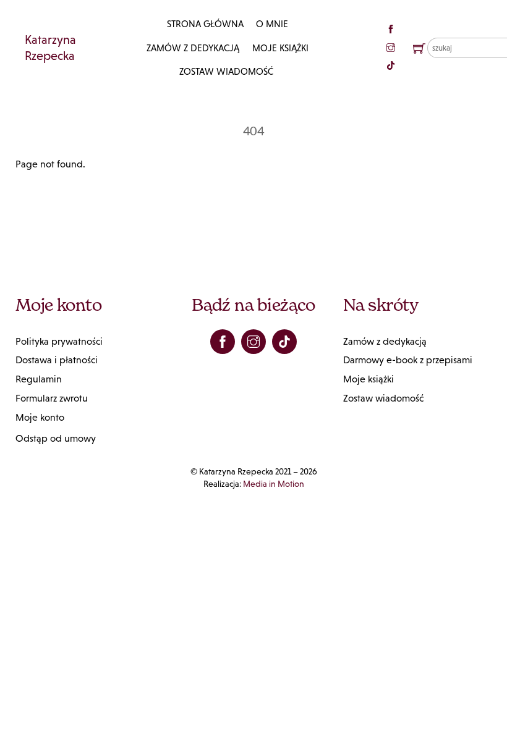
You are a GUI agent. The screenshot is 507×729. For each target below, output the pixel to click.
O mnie (272, 24)
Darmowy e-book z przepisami (407, 360)
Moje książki (280, 48)
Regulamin (38, 379)
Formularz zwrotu (51, 398)
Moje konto (39, 417)
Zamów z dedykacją (193, 48)
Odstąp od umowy (55, 438)
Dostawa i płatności (56, 360)
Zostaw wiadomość (226, 71)
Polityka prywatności (59, 341)
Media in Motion (273, 484)
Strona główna (205, 24)
